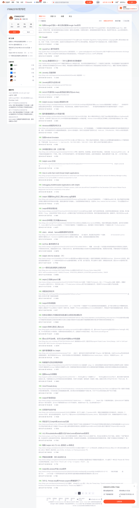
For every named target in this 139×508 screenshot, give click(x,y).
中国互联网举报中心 (70, 503)
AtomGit (29, 2)
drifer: (11, 105)
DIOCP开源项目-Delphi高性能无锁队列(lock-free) (59, 92)
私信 (28, 32)
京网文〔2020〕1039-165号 (83, 502)
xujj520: (11, 95)
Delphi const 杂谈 (47, 161)
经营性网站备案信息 (96, 502)
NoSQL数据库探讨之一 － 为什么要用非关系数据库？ (61, 61)
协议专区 (73, 499)
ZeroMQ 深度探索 (47, 73)
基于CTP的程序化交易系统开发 (18, 103)
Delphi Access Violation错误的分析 (53, 102)
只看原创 (43, 21)
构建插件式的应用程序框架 (51, 362)
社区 (22, 2)
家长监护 (52, 503)
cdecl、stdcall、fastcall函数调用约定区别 (56, 232)
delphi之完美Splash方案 (50, 280)
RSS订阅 (127, 21)
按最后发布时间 (108, 21)
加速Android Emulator (49, 137)
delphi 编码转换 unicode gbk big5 (19, 93)
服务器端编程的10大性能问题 (52, 114)
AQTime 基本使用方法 (49, 244)
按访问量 (117, 21)
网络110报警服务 (60, 503)
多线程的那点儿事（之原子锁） (52, 149)
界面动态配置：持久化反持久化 (52, 457)
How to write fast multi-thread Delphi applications (59, 173)
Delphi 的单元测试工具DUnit (51, 327)
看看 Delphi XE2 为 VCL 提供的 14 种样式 (56, 445)
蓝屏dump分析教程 (48, 374)
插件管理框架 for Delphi (49, 351)
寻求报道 (67, 499)
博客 (13, 2)
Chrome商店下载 (80, 503)
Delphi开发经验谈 (47, 398)
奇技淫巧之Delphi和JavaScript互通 (54, 422)
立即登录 (119, 501)
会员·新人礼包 (107, 2)
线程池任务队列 (46, 291)
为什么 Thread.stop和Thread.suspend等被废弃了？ (60, 481)
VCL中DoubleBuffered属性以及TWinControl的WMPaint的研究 (64, 433)
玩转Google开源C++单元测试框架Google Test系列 (60, 25)
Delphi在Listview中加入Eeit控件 (52, 469)
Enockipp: (12, 100)
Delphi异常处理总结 (48, 208)
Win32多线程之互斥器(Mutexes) (53, 220)
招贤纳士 (55, 499)
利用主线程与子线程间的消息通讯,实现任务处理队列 (60, 315)
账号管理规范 (88, 503)
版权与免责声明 (96, 503)
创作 (132, 2)
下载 (17, 2)
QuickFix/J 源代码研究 (49, 49)
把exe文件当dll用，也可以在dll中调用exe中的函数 (59, 339)
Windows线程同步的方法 (50, 126)
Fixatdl (43, 37)
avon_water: (13, 119)
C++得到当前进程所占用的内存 (52, 268)
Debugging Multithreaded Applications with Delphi (59, 185)
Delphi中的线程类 (47, 303)
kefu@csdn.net (95, 499)
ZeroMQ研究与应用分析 (49, 82)
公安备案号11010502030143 (56, 502)
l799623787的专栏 (16, 9)
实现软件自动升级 (47, 410)
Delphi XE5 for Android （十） (52, 256)
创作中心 (122, 2)
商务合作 (61, 499)
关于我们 (49, 499)
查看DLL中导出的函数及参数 (20, 41)
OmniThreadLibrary (48, 386)
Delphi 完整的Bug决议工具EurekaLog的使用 (57, 197)
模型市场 (38, 2)
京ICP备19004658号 (69, 502)
